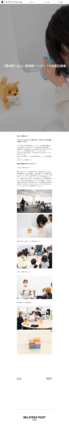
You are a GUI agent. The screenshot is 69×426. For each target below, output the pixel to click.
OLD (19, 378)
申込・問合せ (60, 1)
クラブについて (32, 1)
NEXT (49, 378)
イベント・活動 (46, 1)
